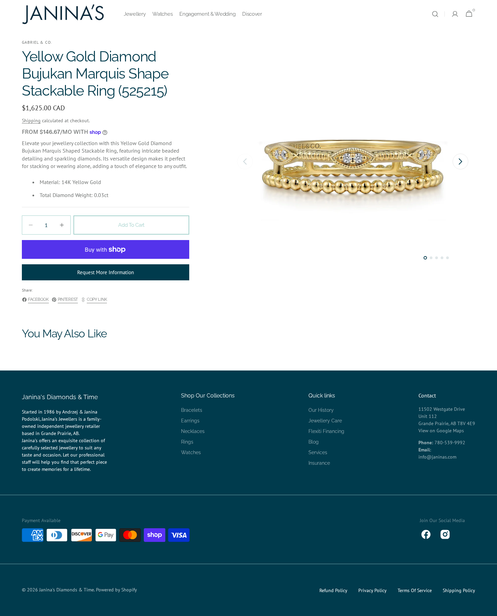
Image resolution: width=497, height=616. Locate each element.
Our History (321, 410)
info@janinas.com (437, 457)
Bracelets (191, 410)
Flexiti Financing (326, 431)
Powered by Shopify (116, 590)
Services (317, 452)
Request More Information (105, 272)
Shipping (31, 120)
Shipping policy (459, 590)
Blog (313, 442)
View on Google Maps (441, 431)
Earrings (190, 420)
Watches (191, 452)
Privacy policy (372, 590)
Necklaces (193, 431)
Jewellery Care (325, 420)
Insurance (319, 463)
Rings (187, 442)
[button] (435, 14)
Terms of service (415, 590)
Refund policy (333, 590)
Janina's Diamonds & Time (66, 590)
